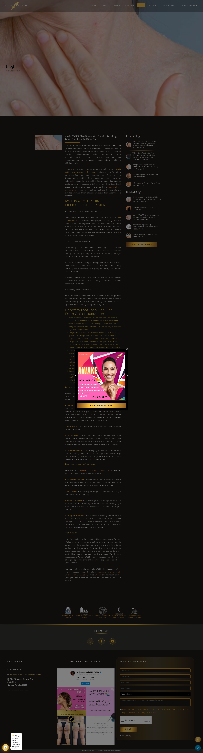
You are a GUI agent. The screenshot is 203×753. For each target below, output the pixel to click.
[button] (5, 747)
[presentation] (76, 375)
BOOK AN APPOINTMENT (101, 405)
